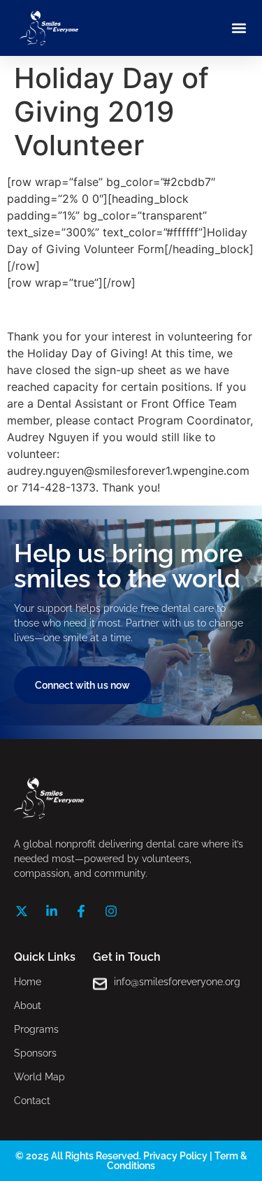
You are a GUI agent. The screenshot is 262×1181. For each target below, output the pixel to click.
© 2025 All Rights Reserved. (79, 1155)
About (27, 1005)
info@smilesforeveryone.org (177, 981)
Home (27, 981)
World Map (39, 1076)
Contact (32, 1100)
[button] (238, 28)
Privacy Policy (175, 1155)
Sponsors (35, 1053)
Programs (36, 1029)
